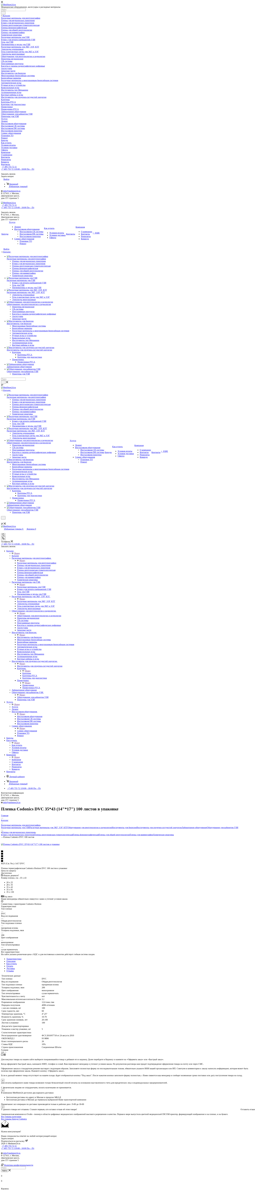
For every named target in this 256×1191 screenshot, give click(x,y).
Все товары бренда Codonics (14, 1119)
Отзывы (10, 971)
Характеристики (13, 959)
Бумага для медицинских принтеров (17, 835)
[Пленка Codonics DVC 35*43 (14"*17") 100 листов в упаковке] (30, 844)
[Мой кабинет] (2, 521)
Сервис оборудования (27, 731)
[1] (128, 851)
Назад (17, 553)
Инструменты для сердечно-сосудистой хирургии (39, 666)
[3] (128, 856)
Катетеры (26, 673)
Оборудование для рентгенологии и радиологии (39, 616)
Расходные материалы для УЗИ (31, 587)
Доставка (10, 968)
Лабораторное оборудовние (194, 827)
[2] (128, 854)
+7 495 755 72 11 (9, 167)
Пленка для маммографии (141, 835)
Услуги (15, 707)
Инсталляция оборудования (29, 716)
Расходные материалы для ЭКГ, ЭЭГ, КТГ (36, 601)
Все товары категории (11, 1116)
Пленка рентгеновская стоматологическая (53, 835)
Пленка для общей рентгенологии (114, 835)
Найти (4, 1171)
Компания (16, 759)
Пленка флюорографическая (86, 835)
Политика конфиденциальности (18, 1165)
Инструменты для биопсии (29, 637)
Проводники (28, 685)
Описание (11, 961)
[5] (128, 861)
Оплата (9, 966)
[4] (128, 859)
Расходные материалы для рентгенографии (36, 563)
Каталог (15, 556)
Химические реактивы (163, 835)
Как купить (17, 745)
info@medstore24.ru (11, 191)
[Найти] (3, 13)
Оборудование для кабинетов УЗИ (33, 697)
